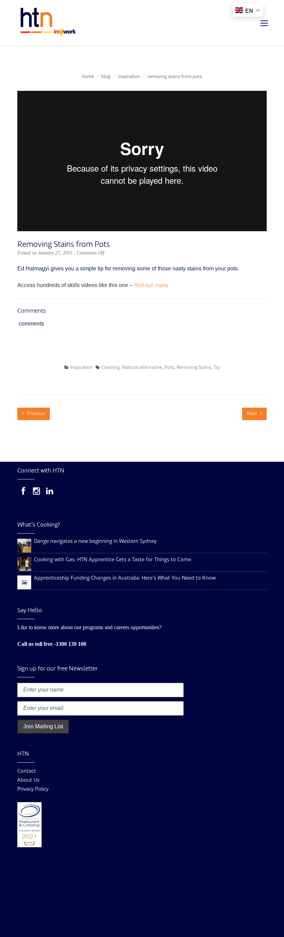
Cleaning (110, 367)
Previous (35, 413)
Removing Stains (194, 367)
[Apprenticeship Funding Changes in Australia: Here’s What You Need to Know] (24, 582)
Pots (169, 367)
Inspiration (129, 77)
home (88, 77)
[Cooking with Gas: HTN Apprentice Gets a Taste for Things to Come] (24, 564)
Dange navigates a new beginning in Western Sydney (95, 541)
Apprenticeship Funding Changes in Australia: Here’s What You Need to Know (125, 578)
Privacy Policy (32, 789)
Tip (217, 367)
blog (105, 77)
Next (252, 413)
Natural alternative (142, 367)
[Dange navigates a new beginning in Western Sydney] (24, 545)
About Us (28, 780)
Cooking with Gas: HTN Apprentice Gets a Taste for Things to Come (112, 560)
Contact (26, 771)
